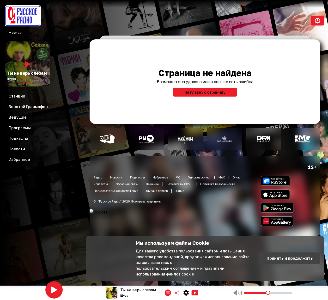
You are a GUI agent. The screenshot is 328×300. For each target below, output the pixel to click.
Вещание (152, 184)
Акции (180, 191)
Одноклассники (199, 177)
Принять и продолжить (290, 258)
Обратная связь (127, 184)
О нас (237, 177)
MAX (222, 177)
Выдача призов (157, 191)
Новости (116, 177)
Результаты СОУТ (179, 184)
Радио (98, 177)
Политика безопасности (217, 184)
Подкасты (137, 177)
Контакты (101, 184)
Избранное (160, 177)
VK (178, 177)
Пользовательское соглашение (116, 191)
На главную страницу (204, 92)
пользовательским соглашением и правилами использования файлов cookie (180, 271)
